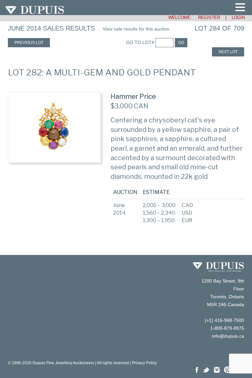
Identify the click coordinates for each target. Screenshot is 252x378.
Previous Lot (28, 42)
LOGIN (238, 17)
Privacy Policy (144, 363)
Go (181, 42)
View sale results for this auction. (137, 29)
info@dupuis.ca (228, 336)
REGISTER (206, 17)
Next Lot (228, 52)
